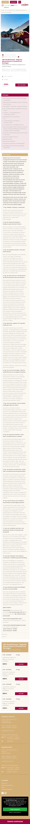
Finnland (9, 56)
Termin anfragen (15, 821)
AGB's (3, 787)
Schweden (6, 56)
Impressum (4, 783)
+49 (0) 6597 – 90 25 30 (11, 726)
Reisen (3, 10)
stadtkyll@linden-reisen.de (8, 730)
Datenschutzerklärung (7, 785)
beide (12, 5)
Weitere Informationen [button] (15, 812)
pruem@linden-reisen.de (7, 761)
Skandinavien (14, 56)
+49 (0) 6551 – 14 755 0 (11, 756)
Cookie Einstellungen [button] (7, 789)
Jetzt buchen (22, 85)
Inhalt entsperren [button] (15, 809)
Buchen (21, 664)
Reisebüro (5, 2)
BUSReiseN (13, 2)
